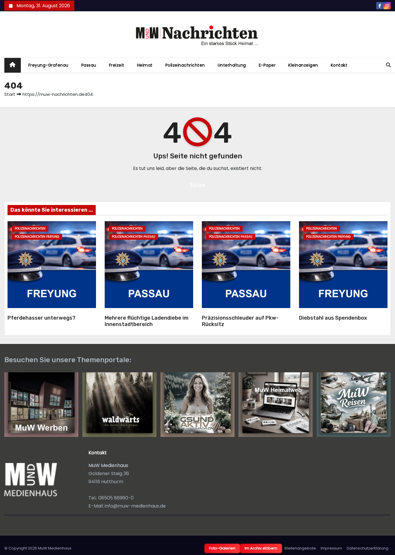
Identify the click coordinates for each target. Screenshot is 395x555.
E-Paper (267, 65)
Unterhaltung (232, 65)
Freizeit (116, 65)
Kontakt (339, 65)
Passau (88, 65)
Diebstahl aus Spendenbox (333, 318)
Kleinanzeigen (303, 65)
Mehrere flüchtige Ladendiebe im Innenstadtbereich (147, 321)
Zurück (197, 185)
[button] (388, 65)
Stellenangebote (300, 548)
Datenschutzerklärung (367, 548)
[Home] (12, 65)
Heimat (145, 65)
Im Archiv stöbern (261, 548)
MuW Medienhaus (54, 548)
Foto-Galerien (222, 548)
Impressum (331, 548)
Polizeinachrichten (185, 65)
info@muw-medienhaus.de (135, 506)
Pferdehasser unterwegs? (41, 318)
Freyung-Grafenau (48, 65)
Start (9, 94)
